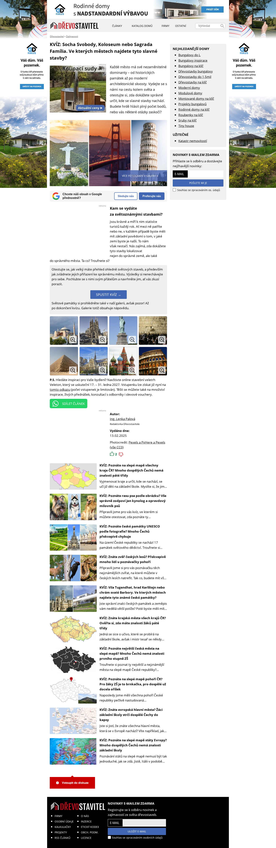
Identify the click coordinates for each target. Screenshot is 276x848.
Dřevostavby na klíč (192, 82)
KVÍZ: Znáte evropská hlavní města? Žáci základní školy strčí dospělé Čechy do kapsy (131, 714)
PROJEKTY (61, 832)
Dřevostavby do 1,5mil (194, 77)
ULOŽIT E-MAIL (137, 831)
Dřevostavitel (57, 36)
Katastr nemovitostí (192, 141)
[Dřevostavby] (74, 25)
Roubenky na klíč (190, 115)
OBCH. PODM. (89, 832)
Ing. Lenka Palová (122, 419)
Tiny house (186, 126)
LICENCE (86, 838)
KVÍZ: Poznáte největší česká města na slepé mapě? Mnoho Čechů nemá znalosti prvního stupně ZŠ (132, 653)
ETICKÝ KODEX (90, 827)
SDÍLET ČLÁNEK (73, 403)
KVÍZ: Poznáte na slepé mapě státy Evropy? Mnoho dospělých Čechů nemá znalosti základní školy (133, 745)
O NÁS (85, 816)
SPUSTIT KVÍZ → (108, 294)
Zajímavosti (72, 36)
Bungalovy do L (189, 55)
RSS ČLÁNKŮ (62, 838)
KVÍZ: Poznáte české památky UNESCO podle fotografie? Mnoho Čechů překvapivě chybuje (130, 531)
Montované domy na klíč (196, 98)
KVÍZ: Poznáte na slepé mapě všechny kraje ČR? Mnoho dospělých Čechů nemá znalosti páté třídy (131, 470)
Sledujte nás (126, 196)
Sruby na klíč (187, 120)
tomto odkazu (60, 389)
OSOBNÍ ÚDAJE (64, 821)
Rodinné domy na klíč (194, 109)
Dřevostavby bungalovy (195, 71)
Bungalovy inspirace (192, 60)
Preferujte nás (152, 196)
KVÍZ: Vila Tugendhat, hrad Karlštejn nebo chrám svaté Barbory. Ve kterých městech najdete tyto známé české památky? (133, 592)
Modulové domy (190, 93)
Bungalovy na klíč (190, 66)
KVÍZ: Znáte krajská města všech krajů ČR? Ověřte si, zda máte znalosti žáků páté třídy (133, 623)
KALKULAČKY (63, 827)
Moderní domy (189, 87)
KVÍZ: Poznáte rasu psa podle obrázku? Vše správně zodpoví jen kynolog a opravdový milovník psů (133, 501)
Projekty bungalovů (192, 104)
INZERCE (86, 821)
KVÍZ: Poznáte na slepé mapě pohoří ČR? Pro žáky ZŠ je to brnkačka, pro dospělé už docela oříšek (133, 684)
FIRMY (58, 816)
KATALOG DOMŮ (142, 26)
